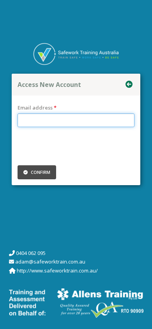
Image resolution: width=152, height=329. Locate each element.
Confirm (40, 172)
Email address (35, 107)
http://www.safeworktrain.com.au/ (57, 270)
